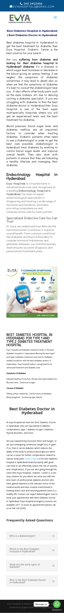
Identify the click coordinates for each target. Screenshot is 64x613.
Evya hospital (31, 458)
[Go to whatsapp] (57, 604)
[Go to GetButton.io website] (57, 610)
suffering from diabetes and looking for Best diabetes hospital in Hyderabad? (32, 62)
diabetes (29, 66)
